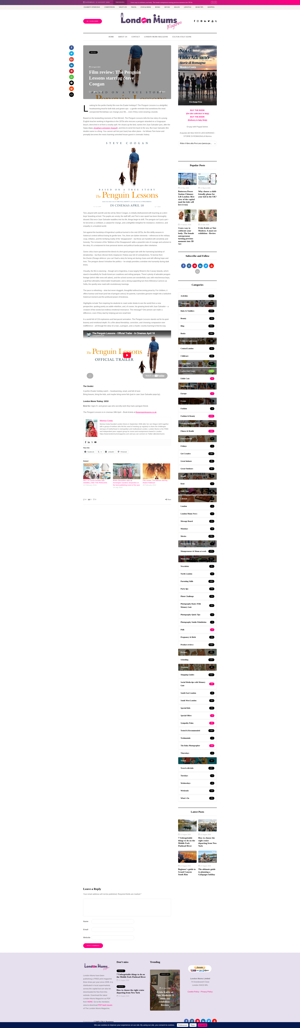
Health (177, 7)
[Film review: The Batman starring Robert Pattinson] (156, 471)
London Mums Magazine (156, 37)
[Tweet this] (71, 53)
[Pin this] (71, 71)
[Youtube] (95, 442)
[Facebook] (85, 442)
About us (122, 37)
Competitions (109, 7)
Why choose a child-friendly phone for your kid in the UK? (207, 194)
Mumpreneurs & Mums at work (165, 975)
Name (85, 921)
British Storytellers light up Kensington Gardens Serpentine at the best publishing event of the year (126, 482)
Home (111, 37)
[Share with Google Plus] (71, 59)
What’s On (123, 7)
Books (157, 7)
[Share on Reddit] (71, 88)
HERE (90, 1002)
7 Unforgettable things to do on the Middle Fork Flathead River (186, 842)
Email (85, 929)
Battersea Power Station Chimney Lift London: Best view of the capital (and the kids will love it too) (186, 198)
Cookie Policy (193, 992)
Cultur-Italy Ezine (181, 37)
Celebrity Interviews (92, 7)
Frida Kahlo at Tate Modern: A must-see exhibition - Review (207, 230)
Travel (133, 7)
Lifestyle (187, 7)
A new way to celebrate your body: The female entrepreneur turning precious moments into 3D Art (161, 2)
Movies (167, 7)
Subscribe (94, 21)
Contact (135, 37)
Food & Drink (146, 7)
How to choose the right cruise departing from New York (207, 842)
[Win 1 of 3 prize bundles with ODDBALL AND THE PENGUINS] (97, 471)
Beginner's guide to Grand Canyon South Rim (187, 872)
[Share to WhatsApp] (71, 77)
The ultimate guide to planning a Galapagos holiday (206, 872)
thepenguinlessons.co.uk (146, 412)
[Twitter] (92, 442)
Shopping (211, 7)
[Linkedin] (89, 442)
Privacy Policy (207, 992)
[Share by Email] (71, 94)
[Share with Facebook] (71, 47)
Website (86, 937)
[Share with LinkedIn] (71, 65)
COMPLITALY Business (104, 1022)
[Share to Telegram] (71, 83)
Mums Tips (199, 7)
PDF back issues (105, 1005)
